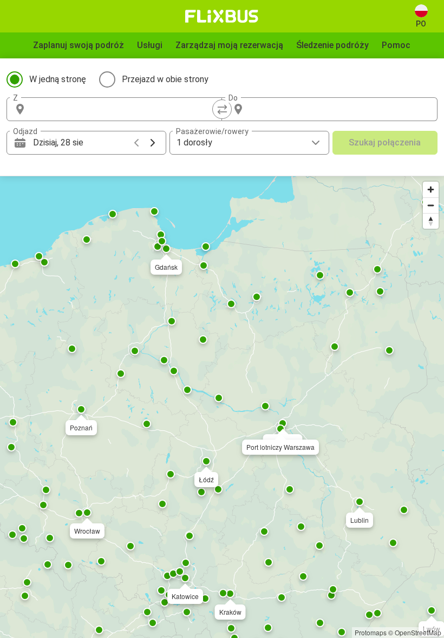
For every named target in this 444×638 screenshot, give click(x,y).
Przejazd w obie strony (165, 79)
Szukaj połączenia (385, 142)
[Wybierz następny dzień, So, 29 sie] (152, 142)
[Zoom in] (431, 189)
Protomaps (371, 632)
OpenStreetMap (418, 632)
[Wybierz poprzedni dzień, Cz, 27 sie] (136, 142)
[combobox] (124, 109)
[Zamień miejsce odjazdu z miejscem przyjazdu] (222, 109)
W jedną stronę (57, 79)
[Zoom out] (431, 205)
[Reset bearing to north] (431, 221)
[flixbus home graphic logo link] (222, 16)
